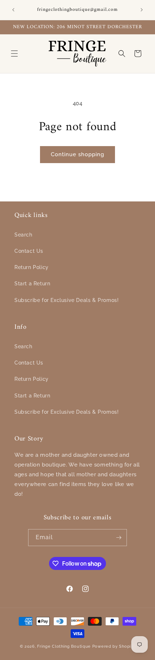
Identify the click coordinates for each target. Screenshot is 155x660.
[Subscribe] (119, 537)
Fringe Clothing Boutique (64, 646)
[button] (14, 53)
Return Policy (31, 267)
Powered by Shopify (114, 646)
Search (23, 235)
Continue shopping (77, 154)
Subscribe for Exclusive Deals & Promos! (66, 300)
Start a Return (32, 283)
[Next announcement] (142, 10)
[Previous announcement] (13, 10)
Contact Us (28, 251)
